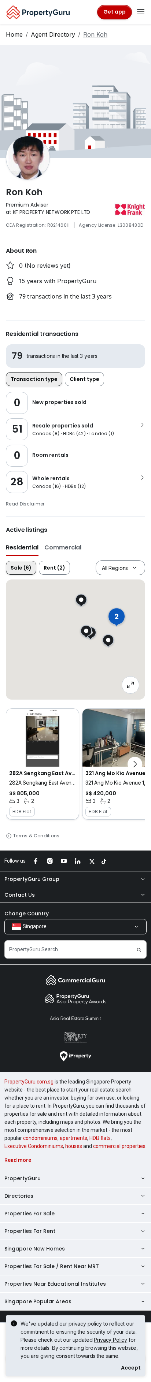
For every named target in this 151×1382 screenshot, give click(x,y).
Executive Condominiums (33, 1146)
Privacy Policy (110, 1340)
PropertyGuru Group (31, 879)
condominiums (40, 1138)
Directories (18, 1196)
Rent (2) (54, 567)
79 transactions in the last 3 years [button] (65, 296)
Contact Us (19, 895)
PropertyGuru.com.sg (29, 1082)
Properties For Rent (29, 1231)
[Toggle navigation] (140, 12)
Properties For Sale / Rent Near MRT (51, 1266)
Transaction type (34, 379)
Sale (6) (21, 567)
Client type (84, 379)
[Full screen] (130, 685)
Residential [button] (22, 547)
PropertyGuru (22, 1178)
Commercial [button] (62, 547)
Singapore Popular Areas (37, 1301)
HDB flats (100, 1138)
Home (14, 34)
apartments (73, 1138)
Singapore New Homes (34, 1248)
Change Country (26, 913)
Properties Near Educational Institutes (55, 1283)
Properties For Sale (29, 1213)
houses (73, 1146)
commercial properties (119, 1146)
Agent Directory (53, 34)
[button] (42, 764)
